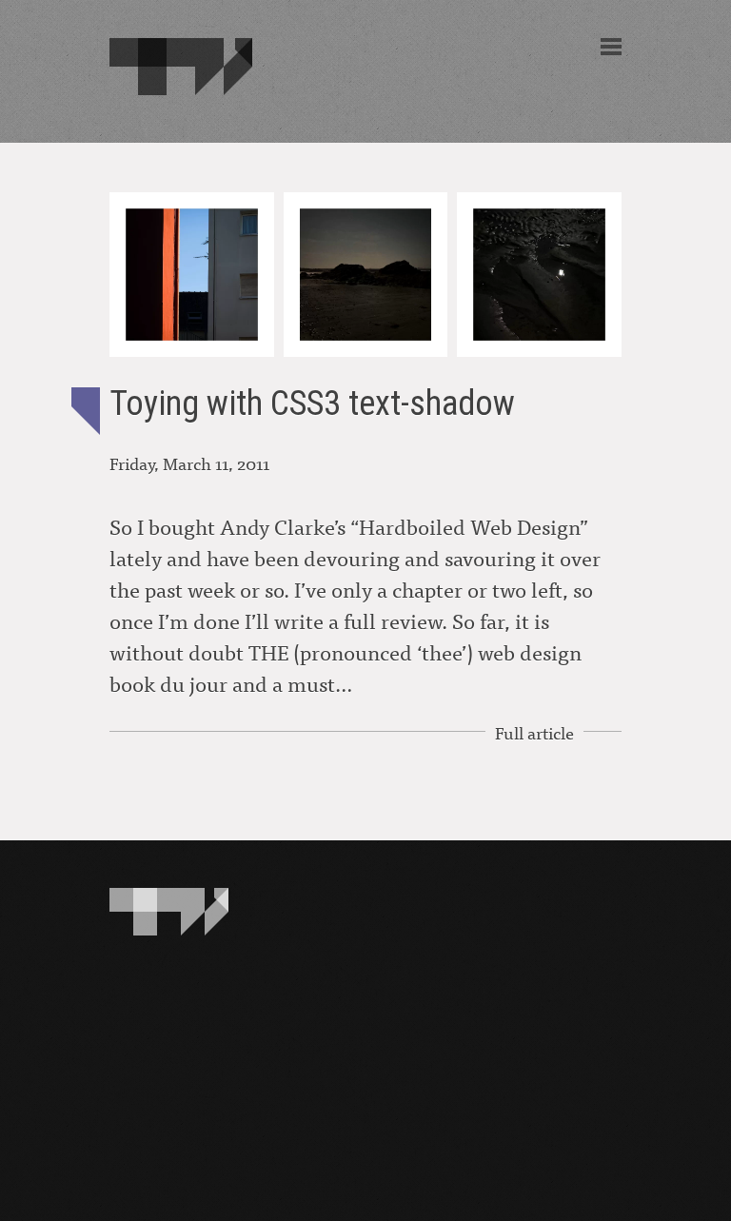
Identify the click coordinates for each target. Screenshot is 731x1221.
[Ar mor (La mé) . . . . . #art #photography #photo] (366, 274)
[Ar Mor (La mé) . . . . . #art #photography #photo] (539, 274)
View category (85, 411)
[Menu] (611, 46)
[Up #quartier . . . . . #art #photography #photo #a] (191, 274)
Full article (534, 732)
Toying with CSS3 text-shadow (312, 403)
